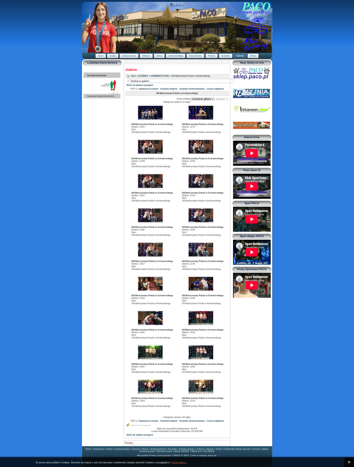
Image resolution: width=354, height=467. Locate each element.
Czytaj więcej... (179, 462)
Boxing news (164, 451)
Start (100, 56)
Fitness (146, 56)
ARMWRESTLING (160, 76)
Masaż (210, 449)
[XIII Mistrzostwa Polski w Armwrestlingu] (151, 113)
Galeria (240, 56)
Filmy (253, 56)
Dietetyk (229, 449)
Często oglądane (215, 89)
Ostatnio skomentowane (192, 89)
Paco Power (195, 56)
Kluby (113, 56)
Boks (159, 56)
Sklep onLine (242, 449)
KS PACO (209, 451)
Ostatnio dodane (168, 89)
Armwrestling (176, 56)
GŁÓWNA (143, 76)
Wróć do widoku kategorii (139, 85)
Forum (211, 56)
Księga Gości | (187, 449)
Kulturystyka (129, 56)
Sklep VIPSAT (181, 451)
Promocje (98, 449)
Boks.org (197, 451)
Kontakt (225, 56)
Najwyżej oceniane (148, 89)
